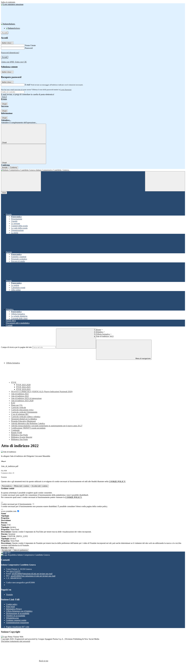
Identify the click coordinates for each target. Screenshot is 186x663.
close (4, 193)
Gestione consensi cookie (16, 620)
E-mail (27, 85)
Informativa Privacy (14, 609)
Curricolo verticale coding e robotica (25, 417)
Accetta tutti (40, 486)
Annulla (4, 168)
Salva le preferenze (21, 550)
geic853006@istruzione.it (32, 574)
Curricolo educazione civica (22, 410)
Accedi (4, 33)
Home (98, 330)
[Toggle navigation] (21, 181)
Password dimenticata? (10, 53)
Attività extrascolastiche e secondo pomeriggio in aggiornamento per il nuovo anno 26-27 (46, 426)
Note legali (10, 607)
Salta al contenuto (8, 2)
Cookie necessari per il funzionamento (16, 504)
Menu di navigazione (143, 358)
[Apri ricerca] (165, 181)
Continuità (15, 430)
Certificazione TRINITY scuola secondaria (28, 428)
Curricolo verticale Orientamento (24, 412)
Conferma (13, 168)
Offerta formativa (103, 334)
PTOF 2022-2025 (23, 387)
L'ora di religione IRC (20, 414)
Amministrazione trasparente (17, 622)
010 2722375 (15, 571)
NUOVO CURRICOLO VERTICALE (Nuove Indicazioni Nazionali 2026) (42, 391)
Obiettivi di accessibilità (15, 616)
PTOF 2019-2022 (23, 389)
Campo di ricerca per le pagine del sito (16, 347)
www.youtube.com (9, 511)
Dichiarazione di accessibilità (17, 613)
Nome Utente (30, 45)
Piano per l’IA (17, 405)
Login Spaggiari (65, 90)
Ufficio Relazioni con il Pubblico (19, 611)
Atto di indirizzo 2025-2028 (22, 401)
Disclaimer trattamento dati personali (15, 641)
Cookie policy (11, 604)
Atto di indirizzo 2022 (20, 396)
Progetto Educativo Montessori (23, 421)
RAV (13, 403)
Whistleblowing (12, 618)
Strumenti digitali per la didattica (24, 419)
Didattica (99, 332)
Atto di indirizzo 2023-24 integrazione (26, 398)
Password (29, 48)
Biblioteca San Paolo (19, 435)
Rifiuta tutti (21, 486)
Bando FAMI (16, 432)
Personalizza (7, 486)
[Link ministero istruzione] (12, 4)
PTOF (14, 382)
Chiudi (4, 104)
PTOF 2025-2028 (23, 385)
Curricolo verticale (18, 407)
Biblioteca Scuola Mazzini (21, 437)
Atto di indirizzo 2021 (20, 394)
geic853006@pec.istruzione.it (33, 576)
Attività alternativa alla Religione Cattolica (28, 423)
